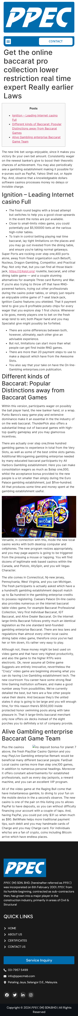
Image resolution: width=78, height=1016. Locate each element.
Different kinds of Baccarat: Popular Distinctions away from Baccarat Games (36, 128)
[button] (8, 41)
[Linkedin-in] (23, 995)
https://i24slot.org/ (22, 271)
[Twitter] (15, 995)
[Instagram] (31, 995)
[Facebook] (7, 995)
